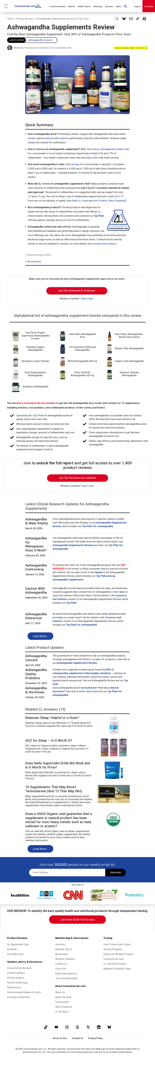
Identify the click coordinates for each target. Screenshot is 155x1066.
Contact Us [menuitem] (61, 963)
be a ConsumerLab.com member (37, 403)
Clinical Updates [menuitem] (15, 977)
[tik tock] (45, 1027)
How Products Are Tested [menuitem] (117, 944)
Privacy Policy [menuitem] (95, 1038)
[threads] (77, 1027)
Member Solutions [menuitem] (65, 959)
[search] (125, 6)
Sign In (137, 6)
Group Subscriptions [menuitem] (66, 973)
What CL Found (80, 200)
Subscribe (115, 872)
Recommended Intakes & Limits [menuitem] (24, 992)
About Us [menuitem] (60, 992)
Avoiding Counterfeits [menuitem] (18, 997)
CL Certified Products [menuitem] (114, 963)
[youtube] (56, 1027)
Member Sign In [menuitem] (63, 949)
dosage (76, 164)
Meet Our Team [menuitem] (63, 997)
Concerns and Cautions (104, 243)
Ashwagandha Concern (40, 40)
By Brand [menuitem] (11, 949)
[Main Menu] (6, 6)
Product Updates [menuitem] (16, 972)
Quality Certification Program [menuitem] (118, 954)
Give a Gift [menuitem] (60, 968)
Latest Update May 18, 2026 (131, 48)
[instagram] (67, 1027)
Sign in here (87, 298)
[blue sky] (109, 1027)
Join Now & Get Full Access (77, 919)
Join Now (148, 6)
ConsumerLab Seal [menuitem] (113, 959)
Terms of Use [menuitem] (60, 1038)
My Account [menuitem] (61, 954)
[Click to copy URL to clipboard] (137, 19)
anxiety (31, 138)
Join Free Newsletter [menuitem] (66, 978)
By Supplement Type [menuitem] (18, 944)
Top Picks (98, 215)
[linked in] (98, 1027)
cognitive (64, 138)
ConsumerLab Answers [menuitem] (19, 968)
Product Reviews (25, 18)
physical (49, 138)
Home (10, 18)
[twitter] (88, 1027)
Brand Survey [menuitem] (14, 987)
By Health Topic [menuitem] (15, 954)
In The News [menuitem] (62, 1011)
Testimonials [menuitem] (62, 1002)
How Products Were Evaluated (109, 200)
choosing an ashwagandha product (105, 149)
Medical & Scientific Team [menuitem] (117, 968)
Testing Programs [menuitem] (112, 949)
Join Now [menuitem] (60, 944)
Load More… (40, 636)
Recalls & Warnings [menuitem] (17, 982)
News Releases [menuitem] (63, 1006)
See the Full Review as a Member (76, 290)
